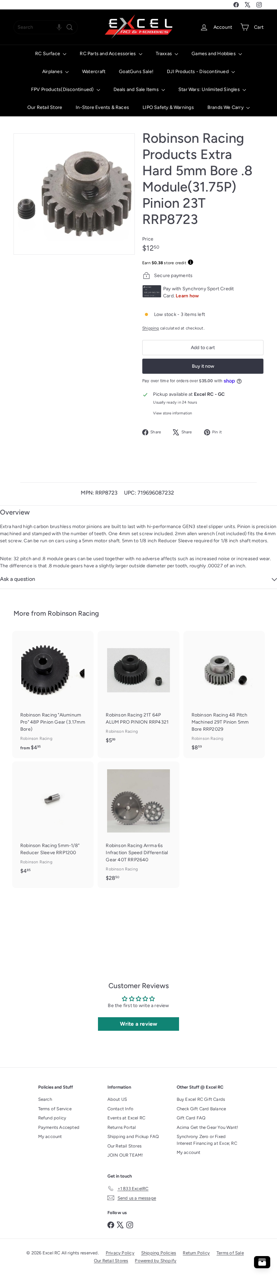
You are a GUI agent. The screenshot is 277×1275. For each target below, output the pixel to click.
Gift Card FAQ (191, 1117)
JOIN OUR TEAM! (125, 1155)
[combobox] (46, 27)
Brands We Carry (226, 107)
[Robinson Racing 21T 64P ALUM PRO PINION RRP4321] (138, 690)
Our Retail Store (44, 107)
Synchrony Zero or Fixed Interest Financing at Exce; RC (207, 1140)
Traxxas (164, 53)
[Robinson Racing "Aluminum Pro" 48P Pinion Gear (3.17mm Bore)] (53, 694)
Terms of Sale (230, 1252)
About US (117, 1099)
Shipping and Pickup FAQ (133, 1136)
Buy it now (203, 366)
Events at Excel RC (126, 1117)
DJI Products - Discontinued (198, 71)
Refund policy (52, 1117)
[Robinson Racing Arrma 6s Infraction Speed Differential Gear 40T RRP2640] (138, 824)
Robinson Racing (73, 613)
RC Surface (48, 53)
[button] (59, 27)
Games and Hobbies (214, 53)
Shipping (150, 328)
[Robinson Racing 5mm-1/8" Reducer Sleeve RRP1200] (53, 821)
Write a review (138, 1024)
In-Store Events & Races (102, 107)
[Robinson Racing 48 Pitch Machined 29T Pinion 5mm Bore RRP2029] (224, 694)
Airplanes (53, 71)
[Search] (69, 27)
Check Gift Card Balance (201, 1108)
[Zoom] (74, 194)
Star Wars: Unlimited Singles (209, 89)
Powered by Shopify (155, 1260)
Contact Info (120, 1108)
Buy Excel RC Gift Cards (201, 1099)
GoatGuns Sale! (136, 71)
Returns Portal (121, 1127)
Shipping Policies (158, 1252)
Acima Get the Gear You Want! (207, 1127)
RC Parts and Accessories (108, 53)
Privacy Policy (120, 1252)
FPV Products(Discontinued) (63, 89)
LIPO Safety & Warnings (168, 107)
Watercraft (93, 71)
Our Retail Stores (124, 1145)
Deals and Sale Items (137, 89)
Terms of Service (55, 1108)
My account (50, 1136)
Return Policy (196, 1252)
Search (45, 1099)
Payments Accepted (59, 1127)
